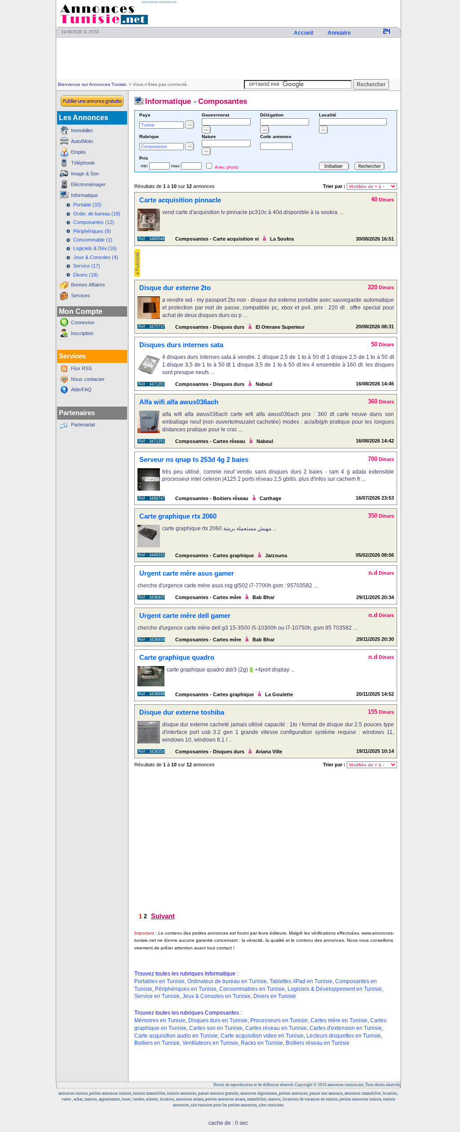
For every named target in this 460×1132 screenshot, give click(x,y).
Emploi (78, 152)
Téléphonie (83, 163)
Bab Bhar (263, 597)
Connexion (82, 322)
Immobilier (82, 130)
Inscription (82, 333)
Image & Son (85, 173)
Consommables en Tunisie (252, 989)
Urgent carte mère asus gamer (186, 573)
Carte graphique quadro (176, 657)
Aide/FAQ (81, 389)
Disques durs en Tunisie (218, 1020)
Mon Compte (80, 311)
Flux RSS (81, 368)
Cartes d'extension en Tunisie (346, 1028)
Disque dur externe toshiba (181, 712)
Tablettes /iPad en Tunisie (301, 981)
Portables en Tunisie (159, 981)
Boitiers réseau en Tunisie (317, 1043)
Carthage (270, 498)
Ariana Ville (269, 751)
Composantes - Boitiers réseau (211, 498)
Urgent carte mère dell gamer (184, 615)
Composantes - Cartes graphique (214, 555)
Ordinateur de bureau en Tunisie (227, 981)
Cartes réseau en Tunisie (276, 1028)
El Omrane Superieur (280, 327)
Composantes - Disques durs (209, 327)
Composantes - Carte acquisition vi (217, 239)
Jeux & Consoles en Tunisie (216, 996)
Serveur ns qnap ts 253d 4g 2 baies (193, 459)
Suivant (163, 916)
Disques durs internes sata (181, 345)
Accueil (304, 33)
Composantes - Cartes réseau (210, 441)
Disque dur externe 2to (175, 287)
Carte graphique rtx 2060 (178, 516)
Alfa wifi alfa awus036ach (178, 402)
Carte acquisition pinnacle (180, 200)
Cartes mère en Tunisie (338, 1020)
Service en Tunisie (157, 996)
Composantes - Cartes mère (208, 597)
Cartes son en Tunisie (216, 1028)
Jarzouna (276, 555)
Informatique (84, 195)
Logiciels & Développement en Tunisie (335, 989)
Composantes (222, 101)
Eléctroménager (88, 184)
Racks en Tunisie (262, 1043)
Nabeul (264, 384)
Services (80, 295)
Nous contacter (88, 379)
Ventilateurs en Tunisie (210, 1043)
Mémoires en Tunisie (160, 1020)
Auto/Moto (82, 141)
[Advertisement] (228, 59)
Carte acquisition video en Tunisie (262, 1036)
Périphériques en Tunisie (186, 989)
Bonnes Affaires (88, 284)
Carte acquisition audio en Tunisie (176, 1036)
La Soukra (282, 239)
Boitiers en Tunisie (157, 1043)
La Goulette (279, 694)
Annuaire (339, 33)
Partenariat (83, 424)
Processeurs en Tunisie (279, 1020)
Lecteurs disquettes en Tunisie (343, 1036)
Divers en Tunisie (274, 996)
